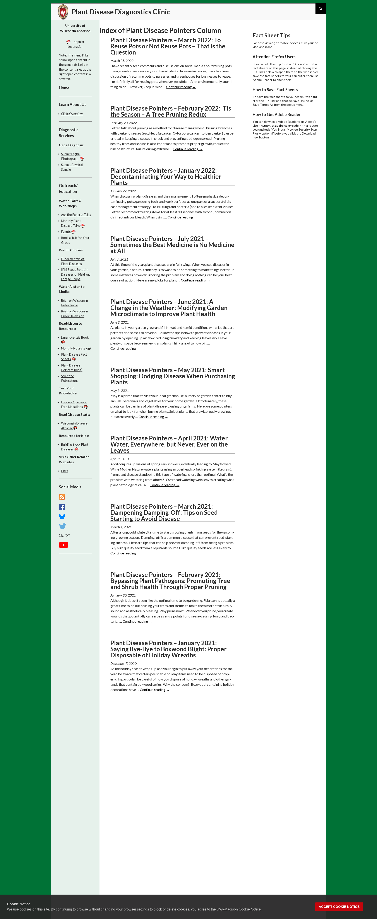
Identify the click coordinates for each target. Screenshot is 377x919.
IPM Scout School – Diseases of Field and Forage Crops (76, 274)
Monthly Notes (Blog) (76, 348)
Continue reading (181, 87)
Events (66, 232)
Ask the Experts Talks (76, 215)
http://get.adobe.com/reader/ (281, 125)
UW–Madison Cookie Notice (239, 909)
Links (64, 471)
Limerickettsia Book (75, 337)
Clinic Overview (72, 114)
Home (64, 87)
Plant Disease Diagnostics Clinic (121, 11)
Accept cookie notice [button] (339, 907)
